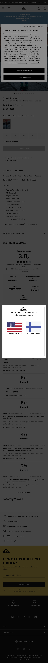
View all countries (24, 339)
